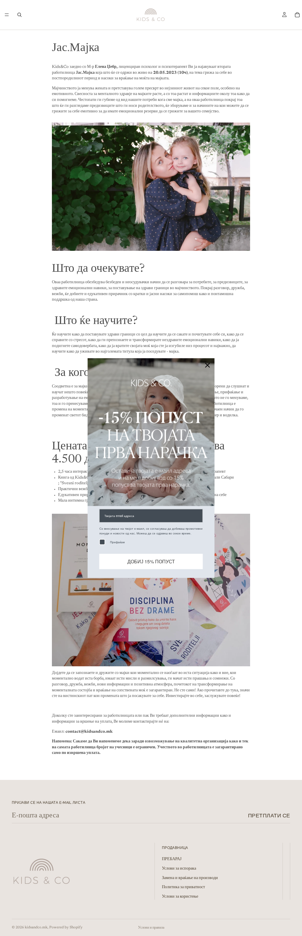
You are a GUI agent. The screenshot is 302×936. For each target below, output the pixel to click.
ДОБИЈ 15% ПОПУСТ (151, 561)
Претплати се (269, 815)
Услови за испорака (179, 869)
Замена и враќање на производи (190, 878)
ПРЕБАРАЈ (171, 859)
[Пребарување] (19, 14)
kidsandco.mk (36, 927)
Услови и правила (151, 928)
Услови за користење (180, 897)
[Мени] (7, 15)
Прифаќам (117, 542)
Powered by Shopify (66, 927)
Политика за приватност (183, 887)
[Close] (208, 365)
